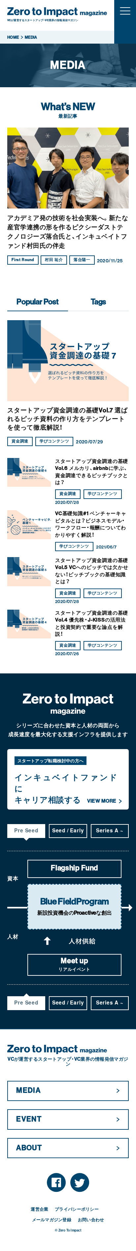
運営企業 (39, 1209)
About (29, 1148)
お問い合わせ (91, 1219)
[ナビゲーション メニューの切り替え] (125, 11)
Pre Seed (26, 830)
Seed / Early (68, 830)
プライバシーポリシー (77, 1209)
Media (28, 1090)
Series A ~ (109, 830)
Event (29, 1119)
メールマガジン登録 (51, 1219)
